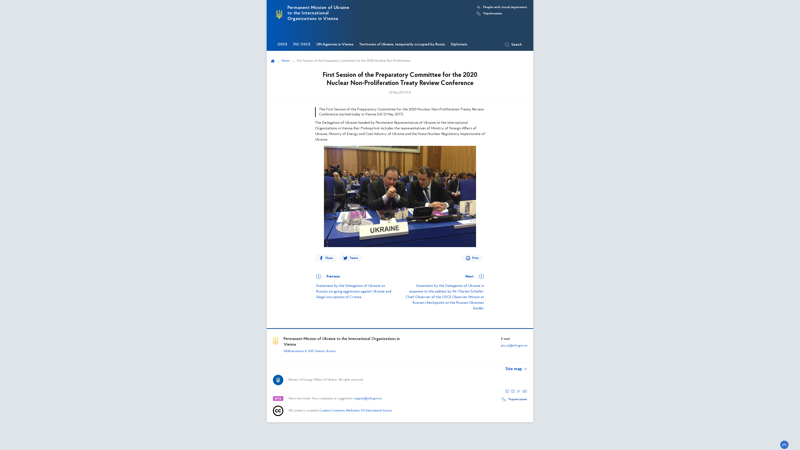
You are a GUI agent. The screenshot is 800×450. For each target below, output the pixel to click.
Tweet (354, 258)
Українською (492, 13)
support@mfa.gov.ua (367, 398)
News (286, 60)
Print (475, 258)
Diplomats (459, 44)
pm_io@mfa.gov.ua (514, 345)
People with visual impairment (505, 7)
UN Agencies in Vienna (334, 44)
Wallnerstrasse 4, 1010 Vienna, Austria (309, 351)
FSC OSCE (301, 44)
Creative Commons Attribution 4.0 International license (355, 410)
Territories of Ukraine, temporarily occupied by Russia (402, 44)
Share (329, 258)
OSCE (282, 44)
